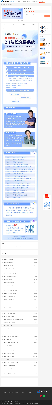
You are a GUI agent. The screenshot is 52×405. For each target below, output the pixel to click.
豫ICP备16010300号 (25, 403)
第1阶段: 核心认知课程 (7, 256)
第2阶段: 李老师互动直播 (8, 310)
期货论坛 (4, 392)
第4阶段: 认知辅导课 (7, 359)
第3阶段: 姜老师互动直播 (8, 325)
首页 (16, 1)
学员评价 (33, 24)
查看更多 (45, 65)
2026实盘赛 (33, 1)
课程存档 (16, 401)
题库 (14, 24)
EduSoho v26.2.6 (7, 401)
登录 (45, 1)
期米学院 (24, 1)
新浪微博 (29, 392)
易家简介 (23, 392)
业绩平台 (28, 1)
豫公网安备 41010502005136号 (35, 403)
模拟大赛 (16, 392)
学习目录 (23, 24)
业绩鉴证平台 (11, 392)
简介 (5, 24)
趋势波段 (4, 4)
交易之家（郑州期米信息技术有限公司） (12, 403)
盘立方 (19, 1)
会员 (21, 1)
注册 (49, 1)
